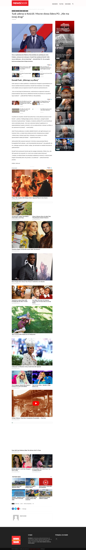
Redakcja (38, 548)
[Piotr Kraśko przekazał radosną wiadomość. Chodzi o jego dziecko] (64, 144)
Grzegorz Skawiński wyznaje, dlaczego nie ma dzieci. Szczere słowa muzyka (63, 81)
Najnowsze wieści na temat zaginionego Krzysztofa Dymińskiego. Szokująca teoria (63, 29)
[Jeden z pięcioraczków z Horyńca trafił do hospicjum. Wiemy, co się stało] (64, 40)
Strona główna (14, 9)
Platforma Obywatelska (27, 503)
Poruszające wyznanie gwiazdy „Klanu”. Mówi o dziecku (63, 108)
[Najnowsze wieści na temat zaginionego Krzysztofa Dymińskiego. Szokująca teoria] (64, 27)
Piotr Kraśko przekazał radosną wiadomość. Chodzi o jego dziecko (64, 147)
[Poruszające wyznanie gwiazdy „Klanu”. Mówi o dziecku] (64, 105)
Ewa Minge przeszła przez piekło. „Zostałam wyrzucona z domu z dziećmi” (64, 68)
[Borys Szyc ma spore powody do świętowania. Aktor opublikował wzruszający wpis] (64, 53)
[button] (72, 4)
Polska (58, 32)
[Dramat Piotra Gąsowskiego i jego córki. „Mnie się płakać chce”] (64, 92)
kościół (21, 503)
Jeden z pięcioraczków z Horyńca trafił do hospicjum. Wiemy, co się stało (64, 42)
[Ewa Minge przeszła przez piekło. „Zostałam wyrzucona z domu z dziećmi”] (64, 66)
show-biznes (47, 540)
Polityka (61, 3)
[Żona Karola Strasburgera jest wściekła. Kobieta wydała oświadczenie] (64, 131)
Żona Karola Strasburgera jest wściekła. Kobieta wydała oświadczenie (63, 133)
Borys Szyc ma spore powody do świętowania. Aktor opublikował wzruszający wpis (63, 55)
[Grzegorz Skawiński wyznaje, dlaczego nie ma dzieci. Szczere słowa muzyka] (64, 79)
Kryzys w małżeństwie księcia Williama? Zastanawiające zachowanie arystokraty (63, 120)
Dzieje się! (19, 9)
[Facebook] (56, 539)
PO (33, 503)
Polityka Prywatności (33, 548)
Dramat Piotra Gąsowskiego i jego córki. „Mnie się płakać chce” (64, 95)
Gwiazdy (58, 58)
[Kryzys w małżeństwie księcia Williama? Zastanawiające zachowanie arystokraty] (64, 118)
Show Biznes (68, 3)
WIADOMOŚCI (55, 3)
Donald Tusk (17, 503)
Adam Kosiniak (23, 515)
